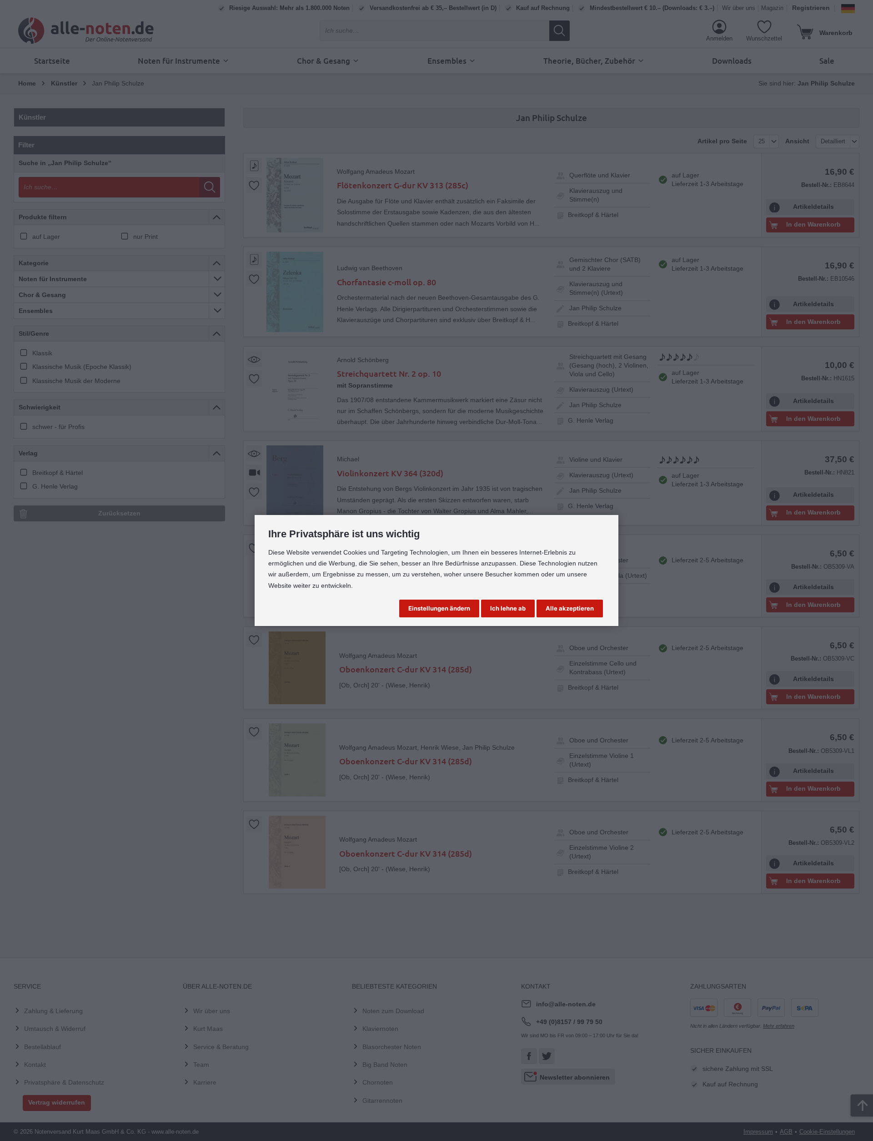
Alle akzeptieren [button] (570, 608)
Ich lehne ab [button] (508, 608)
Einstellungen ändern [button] (439, 608)
